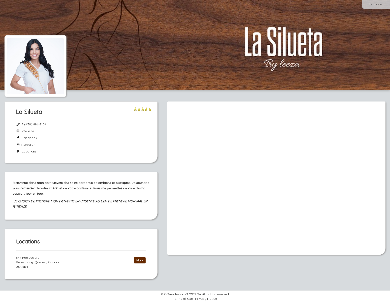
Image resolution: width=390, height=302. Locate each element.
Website (27, 131)
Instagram (28, 145)
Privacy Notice (206, 299)
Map (139, 260)
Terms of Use (183, 299)
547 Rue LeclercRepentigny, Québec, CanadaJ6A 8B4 (38, 262)
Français (375, 4)
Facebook (28, 138)
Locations (28, 151)
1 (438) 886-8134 (34, 124)
